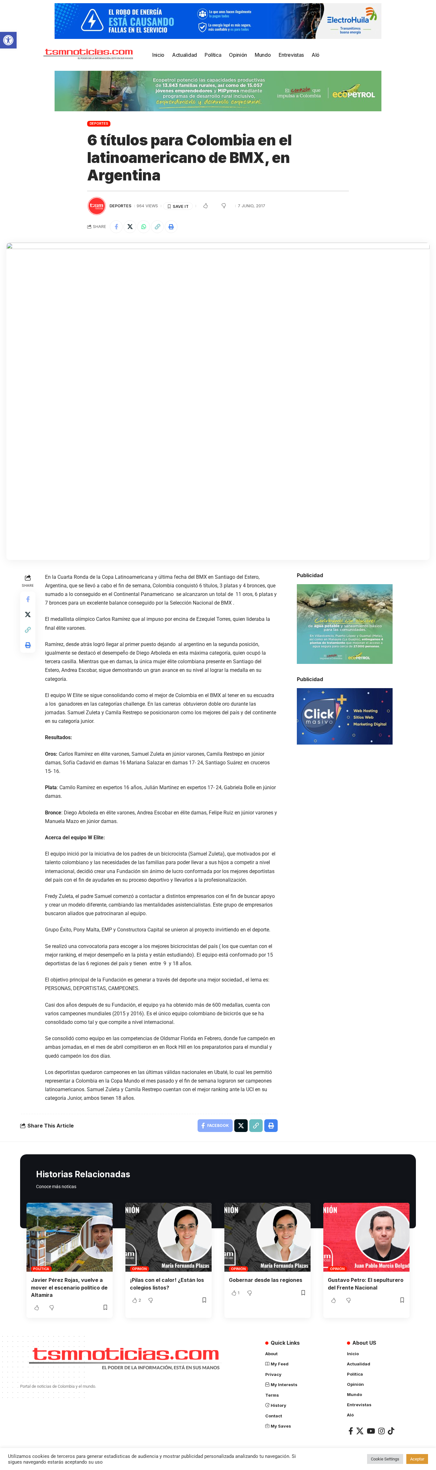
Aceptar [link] (417, 1459)
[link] (8, 40)
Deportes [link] (99, 123)
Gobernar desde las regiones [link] (265, 1280)
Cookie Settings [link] (385, 1459)
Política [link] (41, 1269)
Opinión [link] (139, 1269)
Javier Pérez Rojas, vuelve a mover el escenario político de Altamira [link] (69, 1287)
